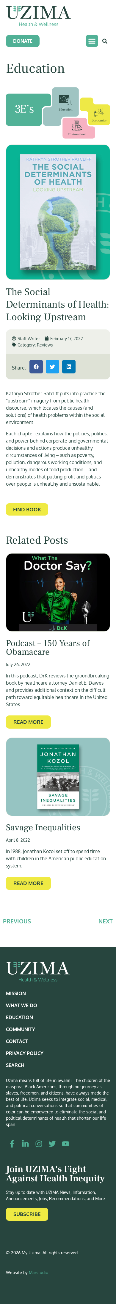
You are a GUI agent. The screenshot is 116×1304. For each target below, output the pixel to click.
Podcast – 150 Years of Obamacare (48, 648)
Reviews (45, 344)
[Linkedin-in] (25, 1144)
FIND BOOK (27, 509)
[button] (92, 41)
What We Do (21, 1005)
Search (15, 1065)
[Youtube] (65, 1144)
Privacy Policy (24, 1053)
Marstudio (38, 1272)
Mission (16, 993)
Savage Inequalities (43, 827)
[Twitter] (52, 1144)
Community (20, 1029)
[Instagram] (39, 1144)
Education (19, 1017)
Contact (17, 1041)
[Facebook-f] (12, 1144)
